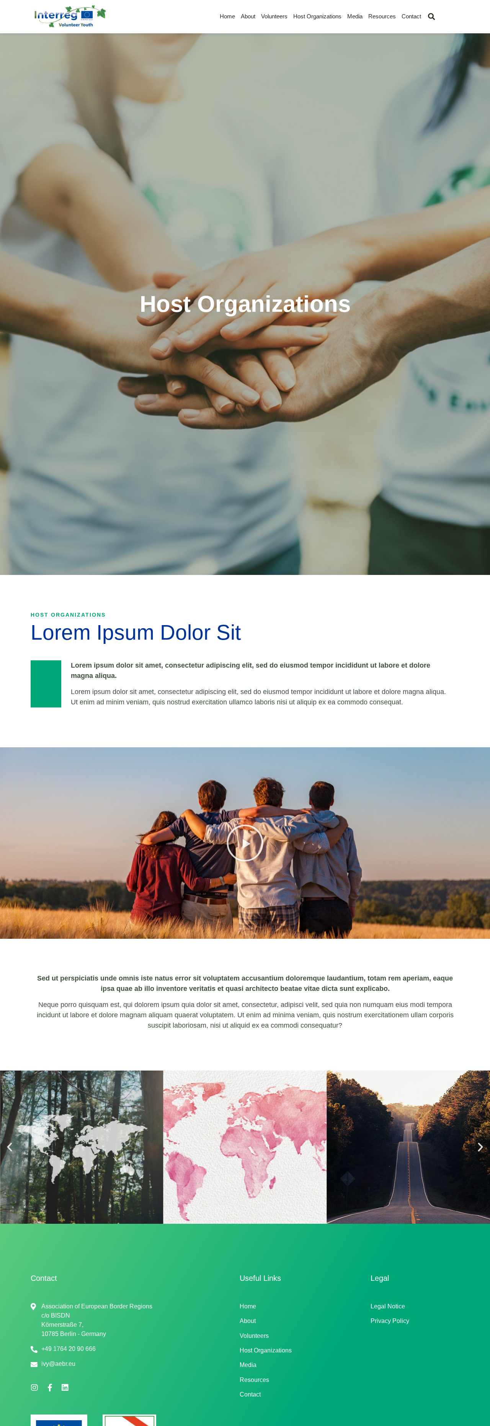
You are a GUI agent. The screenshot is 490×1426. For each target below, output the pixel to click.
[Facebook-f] (50, 1388)
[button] (431, 16)
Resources (382, 16)
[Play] (245, 843)
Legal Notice (388, 1306)
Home (227, 16)
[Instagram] (34, 1388)
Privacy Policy (390, 1321)
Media (355, 16)
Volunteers (274, 16)
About (248, 16)
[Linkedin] (65, 1388)
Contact (411, 16)
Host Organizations (317, 16)
